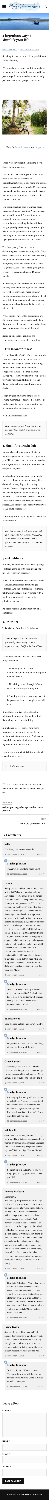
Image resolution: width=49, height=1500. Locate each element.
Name (6, 1441)
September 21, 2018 (15, 1268)
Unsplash (39, 147)
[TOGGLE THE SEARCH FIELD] (45, 6)
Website (6, 1466)
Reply (42, 854)
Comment (8, 1410)
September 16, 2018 (29, 49)
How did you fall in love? (33, 823)
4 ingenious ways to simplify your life (17, 37)
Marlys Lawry (9, 49)
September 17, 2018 (15, 1083)
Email (6, 1454)
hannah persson (22, 147)
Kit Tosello (10, 1130)
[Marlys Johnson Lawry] (24, 6)
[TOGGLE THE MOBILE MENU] (4, 6)
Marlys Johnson (16, 863)
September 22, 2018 (18, 1386)
